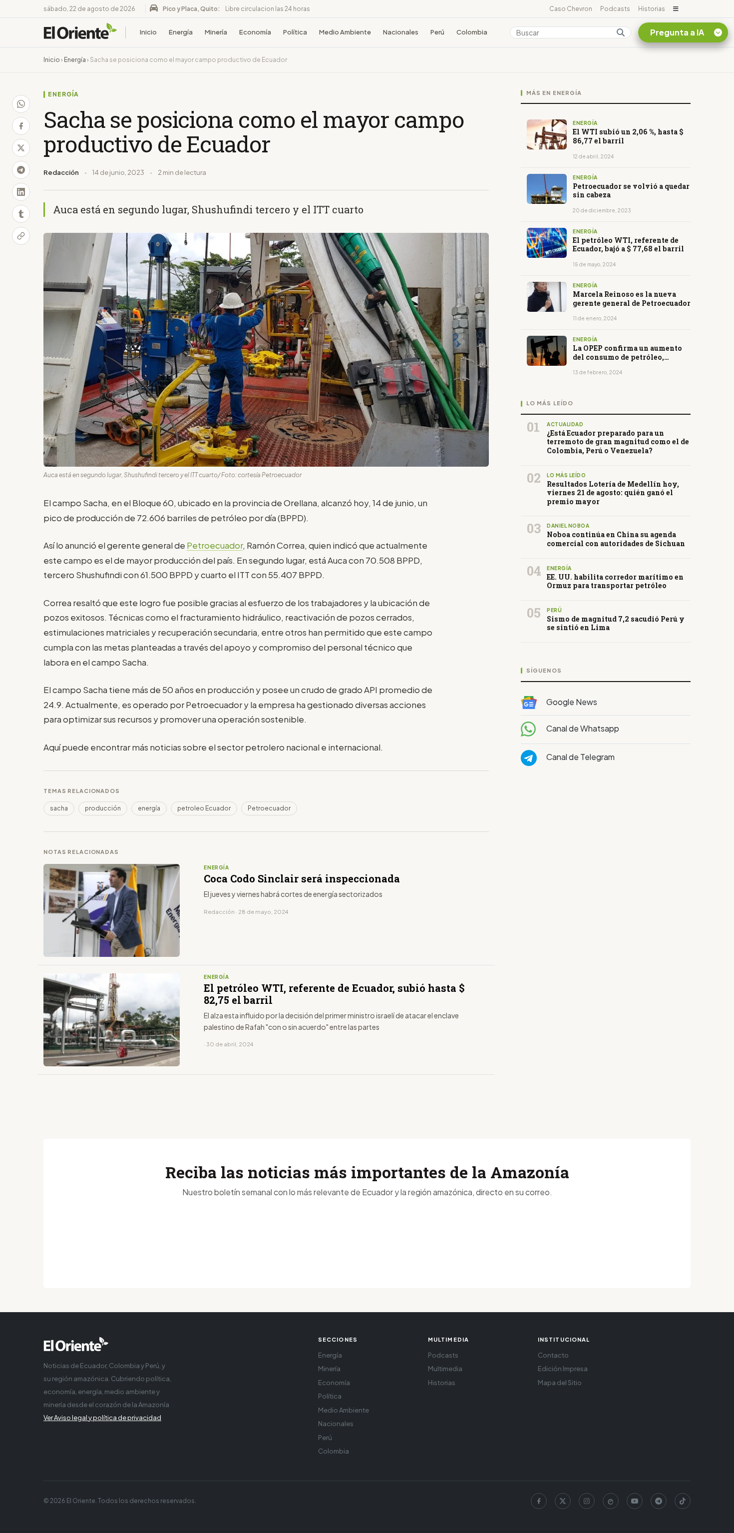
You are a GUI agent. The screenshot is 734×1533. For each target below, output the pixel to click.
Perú (437, 32)
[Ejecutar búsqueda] (621, 32)
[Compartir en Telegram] (21, 170)
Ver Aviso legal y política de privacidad (102, 1418)
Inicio (148, 32)
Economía (255, 32)
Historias (651, 8)
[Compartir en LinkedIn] (21, 192)
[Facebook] (539, 1501)
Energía (181, 32)
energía (149, 808)
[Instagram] (587, 1501)
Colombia (471, 32)
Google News (571, 702)
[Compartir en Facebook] (21, 126)
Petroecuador (215, 545)
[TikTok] (683, 1501)
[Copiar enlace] (21, 236)
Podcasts (615, 8)
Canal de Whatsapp (582, 729)
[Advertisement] (606, 874)
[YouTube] (635, 1501)
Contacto (553, 1355)
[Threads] (611, 1501)
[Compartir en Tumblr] (21, 214)
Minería (216, 32)
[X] (563, 1501)
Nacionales (400, 32)
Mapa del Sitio (560, 1383)
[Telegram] (659, 1501)
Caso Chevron (570, 8)
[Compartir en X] (21, 148)
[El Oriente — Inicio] (80, 32)
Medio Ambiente (345, 32)
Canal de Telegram (580, 757)
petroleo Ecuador (204, 808)
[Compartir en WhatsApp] (21, 104)
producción (103, 808)
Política (295, 32)
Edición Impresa (563, 1369)
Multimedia (445, 1369)
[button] (676, 8)
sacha (59, 808)
